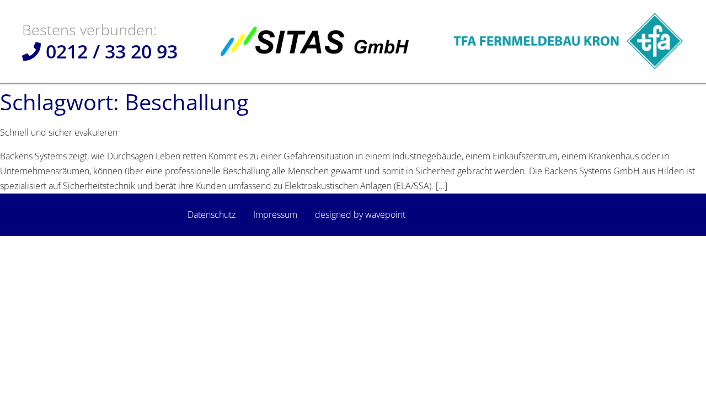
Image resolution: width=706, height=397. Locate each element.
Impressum (275, 214)
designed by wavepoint (360, 214)
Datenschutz (212, 214)
